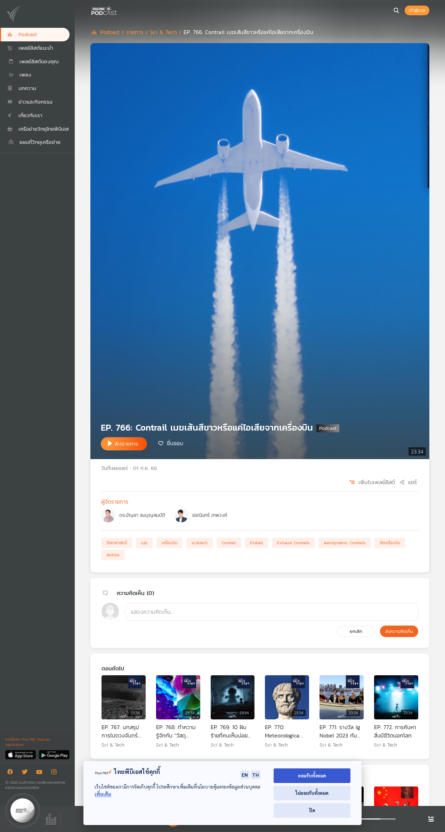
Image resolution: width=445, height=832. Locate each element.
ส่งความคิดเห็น (399, 631)
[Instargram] (55, 773)
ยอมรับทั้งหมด (312, 775)
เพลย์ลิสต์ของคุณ (38, 61)
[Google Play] (54, 754)
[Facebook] (11, 773)
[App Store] (21, 754)
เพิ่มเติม (103, 794)
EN (245, 775)
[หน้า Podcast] (118, 10)
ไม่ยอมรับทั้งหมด (312, 793)
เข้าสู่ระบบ (417, 10)
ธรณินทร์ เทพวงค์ (209, 515)
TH (255, 775)
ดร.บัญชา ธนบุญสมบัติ (142, 515)
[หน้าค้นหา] (396, 10)
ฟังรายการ (126, 444)
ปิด (312, 810)
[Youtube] (41, 773)
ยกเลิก (356, 631)
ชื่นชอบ (175, 443)
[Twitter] (26, 773)
